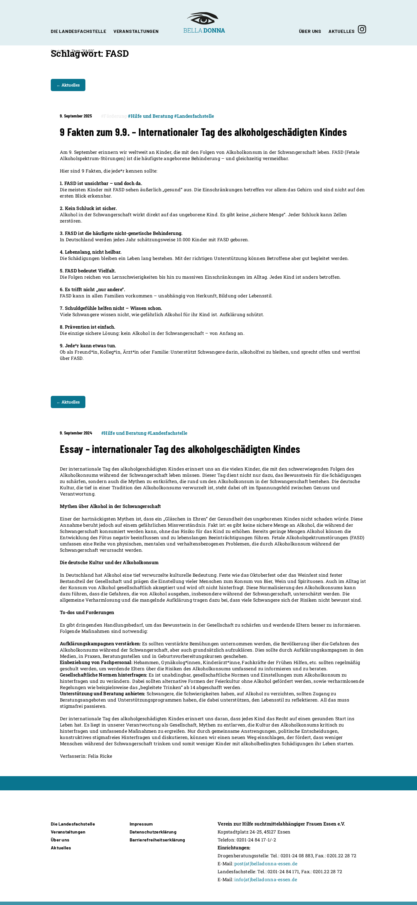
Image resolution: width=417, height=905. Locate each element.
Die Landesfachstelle (73, 823)
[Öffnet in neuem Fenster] (362, 22)
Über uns (60, 839)
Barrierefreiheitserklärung (157, 839)
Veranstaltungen (68, 831)
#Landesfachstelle (194, 116)
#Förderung (114, 116)
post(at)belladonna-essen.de (265, 863)
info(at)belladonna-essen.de (265, 879)
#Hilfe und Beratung (150, 116)
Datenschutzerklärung (153, 831)
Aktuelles (61, 847)
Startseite (59, 51)
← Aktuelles (68, 85)
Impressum (141, 823)
